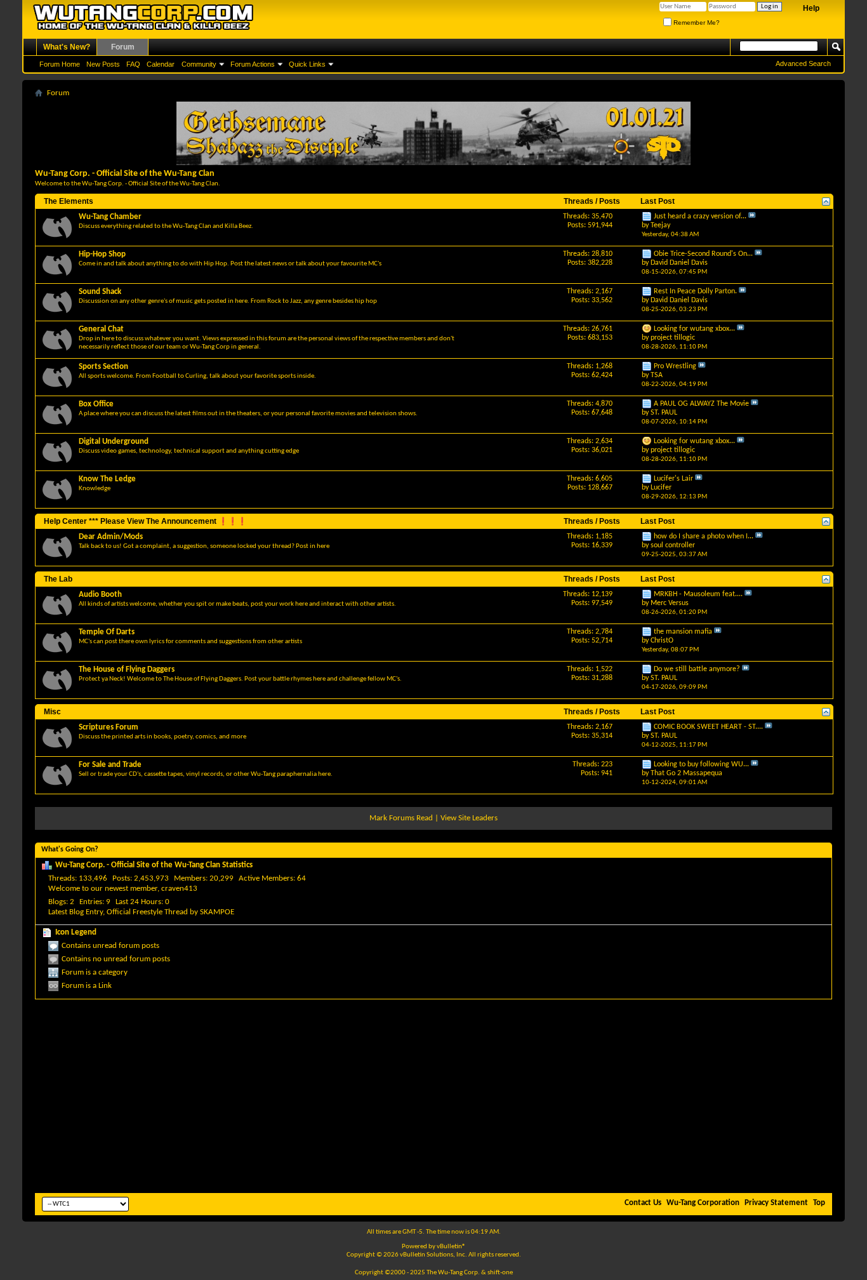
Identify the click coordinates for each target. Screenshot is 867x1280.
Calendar (161, 64)
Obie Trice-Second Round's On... (703, 254)
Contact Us (643, 1203)
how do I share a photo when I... (703, 536)
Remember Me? (696, 22)
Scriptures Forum (108, 727)
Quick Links (307, 64)
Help (811, 8)
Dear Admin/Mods (111, 537)
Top (819, 1203)
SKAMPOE (217, 912)
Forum (123, 47)
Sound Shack (100, 292)
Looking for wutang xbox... (694, 329)
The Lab (58, 579)
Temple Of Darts (107, 632)
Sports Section (103, 367)
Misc (52, 711)
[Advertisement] (433, 1094)
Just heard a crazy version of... (700, 216)
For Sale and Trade (110, 765)
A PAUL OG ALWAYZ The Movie (701, 404)
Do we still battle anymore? (697, 669)
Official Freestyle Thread (147, 912)
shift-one (500, 1272)
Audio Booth (100, 594)
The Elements (68, 201)
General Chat (101, 329)
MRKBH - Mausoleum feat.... (698, 594)
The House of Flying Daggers (127, 669)
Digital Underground (114, 441)
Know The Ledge (107, 479)
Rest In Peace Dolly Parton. (695, 291)
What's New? (66, 47)
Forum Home (59, 64)
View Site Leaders (469, 818)
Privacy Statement (776, 1203)
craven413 (179, 888)
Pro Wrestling (675, 366)
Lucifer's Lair (673, 479)
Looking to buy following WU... (701, 764)
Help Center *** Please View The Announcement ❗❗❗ (145, 521)
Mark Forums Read (401, 818)
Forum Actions (252, 64)
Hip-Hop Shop (102, 254)
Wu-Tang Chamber (110, 217)
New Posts (103, 64)
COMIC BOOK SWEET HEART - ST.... (708, 727)
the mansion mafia (683, 632)
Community (199, 64)
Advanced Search (803, 63)
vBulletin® (451, 1246)
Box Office (96, 404)
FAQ (133, 64)
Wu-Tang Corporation (702, 1203)
